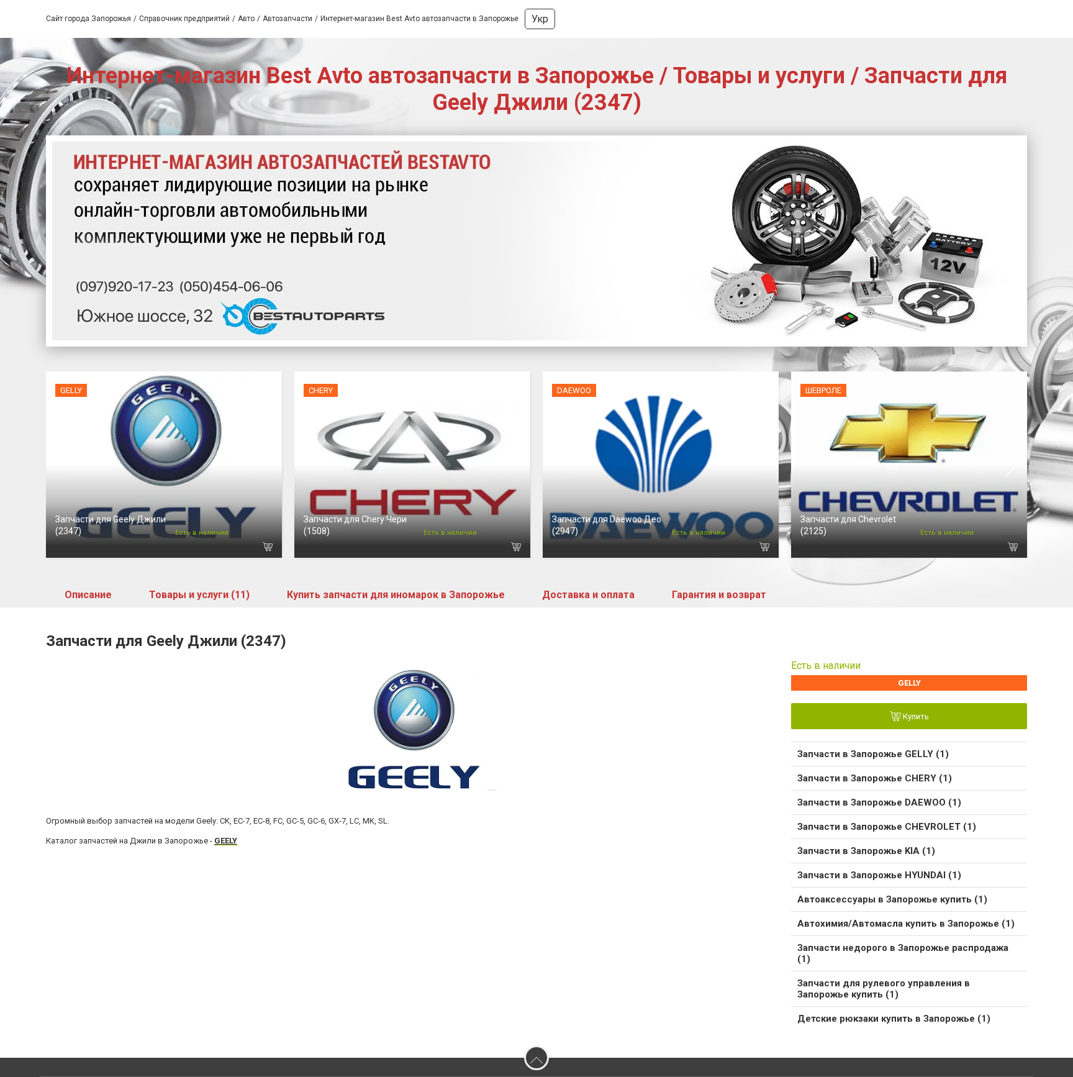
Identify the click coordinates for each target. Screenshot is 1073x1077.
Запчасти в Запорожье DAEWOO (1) (879, 802)
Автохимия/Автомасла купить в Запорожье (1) (906, 923)
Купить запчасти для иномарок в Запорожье (396, 595)
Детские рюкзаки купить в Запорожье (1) (893, 1018)
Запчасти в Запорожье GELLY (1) (873, 754)
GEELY (225, 840)
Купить (915, 717)
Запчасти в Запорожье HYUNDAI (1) (879, 875)
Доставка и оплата (588, 595)
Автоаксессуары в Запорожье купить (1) (892, 899)
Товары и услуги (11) (199, 595)
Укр (540, 19)
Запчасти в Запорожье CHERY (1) (874, 778)
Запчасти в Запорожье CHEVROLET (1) (886, 826)
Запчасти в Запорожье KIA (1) (866, 851)
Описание (88, 595)
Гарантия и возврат (719, 595)
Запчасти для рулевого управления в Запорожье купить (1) (883, 989)
